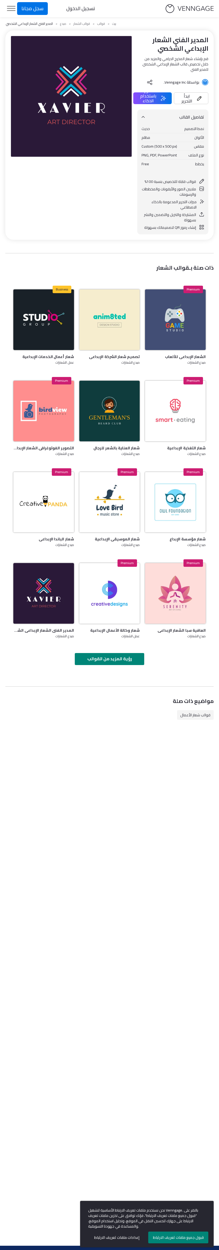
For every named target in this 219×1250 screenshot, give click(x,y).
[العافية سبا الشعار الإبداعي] (175, 593)
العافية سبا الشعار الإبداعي (182, 630)
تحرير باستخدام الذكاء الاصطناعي (148, 98)
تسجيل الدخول (80, 8)
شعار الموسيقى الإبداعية (117, 539)
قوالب (101, 24)
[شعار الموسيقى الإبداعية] (109, 502)
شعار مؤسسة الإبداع (188, 539)
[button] (191, 98)
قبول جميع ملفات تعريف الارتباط (178, 1237)
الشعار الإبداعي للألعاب (185, 356)
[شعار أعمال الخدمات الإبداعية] (43, 319)
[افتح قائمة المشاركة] (150, 82)
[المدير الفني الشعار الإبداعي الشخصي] (43, 593)
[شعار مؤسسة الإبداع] (175, 502)
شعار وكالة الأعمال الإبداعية (115, 630)
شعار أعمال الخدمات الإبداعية (48, 356)
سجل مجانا (32, 8)
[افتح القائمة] (11, 8)
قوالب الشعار (81, 24)
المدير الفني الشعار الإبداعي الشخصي (43, 630)
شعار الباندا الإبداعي (56, 539)
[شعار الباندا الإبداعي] (43, 502)
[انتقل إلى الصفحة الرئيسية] (190, 8)
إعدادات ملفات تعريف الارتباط (116, 1237)
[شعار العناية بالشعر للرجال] (109, 411)
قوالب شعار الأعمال (195, 715)
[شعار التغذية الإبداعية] (175, 411)
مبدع (63, 24)
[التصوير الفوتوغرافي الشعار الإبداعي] (43, 411)
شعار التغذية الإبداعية (186, 448)
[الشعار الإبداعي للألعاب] (175, 319)
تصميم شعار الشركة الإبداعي (114, 356)
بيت (114, 24)
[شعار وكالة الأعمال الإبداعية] (109, 593)
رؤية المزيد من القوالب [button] (109, 659)
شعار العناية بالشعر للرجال (116, 448)
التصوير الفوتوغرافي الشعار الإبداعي (43, 448)
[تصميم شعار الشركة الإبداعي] (109, 319)
